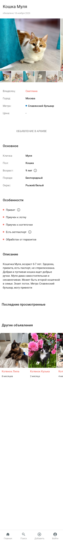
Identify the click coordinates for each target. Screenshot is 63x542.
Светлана (31, 91)
